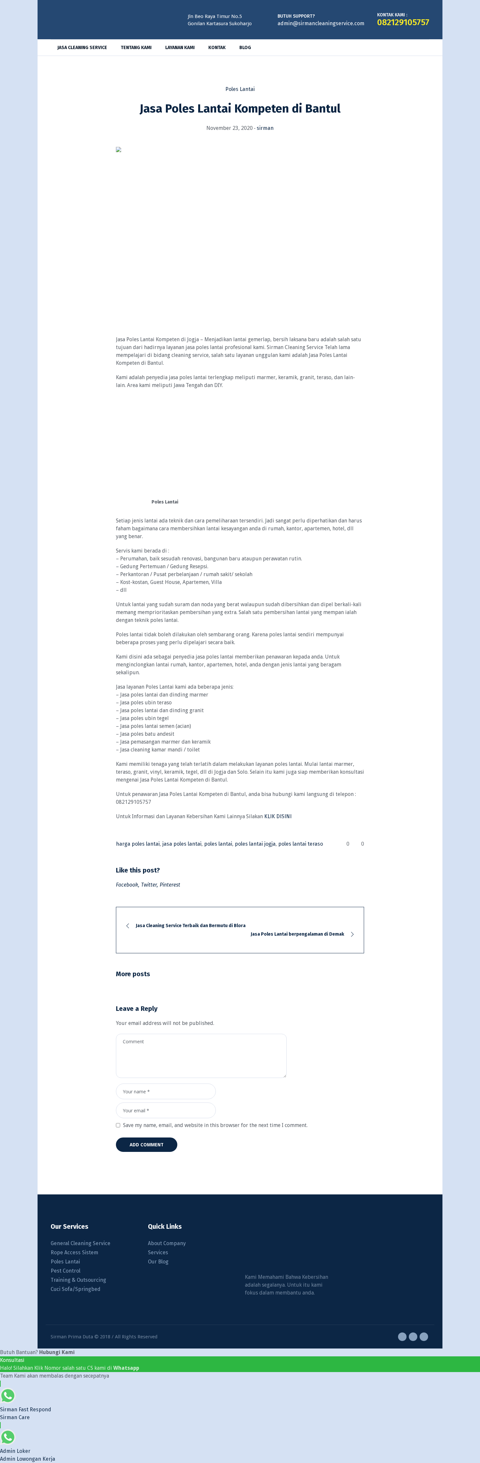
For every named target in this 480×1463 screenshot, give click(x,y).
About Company (167, 1243)
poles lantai (218, 844)
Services (158, 1252)
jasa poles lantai (181, 844)
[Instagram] (413, 1336)
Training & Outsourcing (78, 1280)
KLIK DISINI (278, 816)
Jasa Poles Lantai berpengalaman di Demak (297, 934)
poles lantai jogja (255, 844)
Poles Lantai (240, 89)
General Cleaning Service (80, 1243)
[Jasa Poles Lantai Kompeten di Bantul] (240, 233)
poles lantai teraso (300, 844)
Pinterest (170, 885)
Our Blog (158, 1262)
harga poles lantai (138, 844)
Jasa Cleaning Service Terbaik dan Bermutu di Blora (191, 925)
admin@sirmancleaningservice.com (321, 23)
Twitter (149, 885)
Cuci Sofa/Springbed (76, 1289)
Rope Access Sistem (74, 1252)
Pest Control (65, 1271)
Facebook (127, 885)
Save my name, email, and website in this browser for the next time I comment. (215, 1125)
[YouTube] (424, 1336)
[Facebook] (402, 1336)
